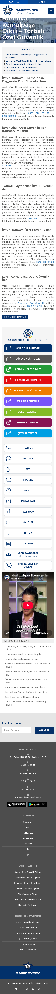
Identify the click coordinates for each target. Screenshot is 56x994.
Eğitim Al (14, 2)
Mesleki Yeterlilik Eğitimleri (28, 922)
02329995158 (9, 116)
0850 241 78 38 (28, 781)
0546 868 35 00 (35, 218)
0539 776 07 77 (38, 113)
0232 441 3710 (34, 306)
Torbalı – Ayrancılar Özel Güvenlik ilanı (22, 64)
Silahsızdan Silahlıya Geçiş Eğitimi (28, 883)
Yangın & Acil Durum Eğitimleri (28, 933)
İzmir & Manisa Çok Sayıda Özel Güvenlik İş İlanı (27, 673)
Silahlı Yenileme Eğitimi (28, 894)
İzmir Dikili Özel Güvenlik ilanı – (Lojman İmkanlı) (27, 61)
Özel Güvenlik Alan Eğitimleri (28, 899)
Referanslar (28, 838)
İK (28, 855)
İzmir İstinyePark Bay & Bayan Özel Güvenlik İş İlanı (28, 648)
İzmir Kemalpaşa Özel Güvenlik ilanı (21, 70)
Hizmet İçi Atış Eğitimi (28, 905)
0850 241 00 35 (28, 765)
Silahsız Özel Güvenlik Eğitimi (28, 872)
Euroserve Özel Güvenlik (31, 303)
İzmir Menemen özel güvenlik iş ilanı (24, 654)
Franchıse (28, 844)
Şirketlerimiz (28, 822)
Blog (28, 849)
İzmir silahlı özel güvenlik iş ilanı (21, 659)
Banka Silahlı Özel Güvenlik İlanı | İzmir (25, 687)
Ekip (28, 827)
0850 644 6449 (25, 773)
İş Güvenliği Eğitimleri (28, 939)
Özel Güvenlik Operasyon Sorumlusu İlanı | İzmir (27, 681)
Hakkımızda (28, 833)
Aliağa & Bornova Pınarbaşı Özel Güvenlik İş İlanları (27, 665)
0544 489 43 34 (28, 790)
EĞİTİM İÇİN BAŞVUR (15, 317)
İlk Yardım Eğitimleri (28, 928)
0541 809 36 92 (11, 165)
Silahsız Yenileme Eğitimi (28, 889)
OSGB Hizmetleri (28, 944)
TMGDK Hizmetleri (28, 950)
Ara (42, 2)
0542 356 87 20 (45, 262)
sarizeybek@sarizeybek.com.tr (28, 797)
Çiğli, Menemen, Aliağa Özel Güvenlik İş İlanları (25, 703)
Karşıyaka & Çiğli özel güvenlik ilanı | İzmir (26, 692)
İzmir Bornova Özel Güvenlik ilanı (20, 67)
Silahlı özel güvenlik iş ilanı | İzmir (22, 697)
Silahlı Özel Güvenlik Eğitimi (28, 878)
